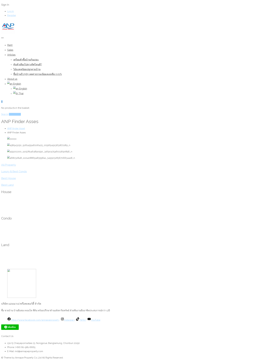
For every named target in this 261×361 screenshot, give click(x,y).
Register (11, 15)
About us (12, 79)
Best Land (7, 184)
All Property (8, 164)
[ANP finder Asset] (8, 33)
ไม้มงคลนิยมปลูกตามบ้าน (26, 69)
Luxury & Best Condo (14, 171)
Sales (10, 50)
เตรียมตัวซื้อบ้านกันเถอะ (26, 59)
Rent (10, 45)
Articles (11, 54)
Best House (8, 178)
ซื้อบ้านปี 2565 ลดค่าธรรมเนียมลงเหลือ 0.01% (37, 74)
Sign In (4, 114)
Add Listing (15, 114)
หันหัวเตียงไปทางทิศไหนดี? (27, 64)
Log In (10, 11)
